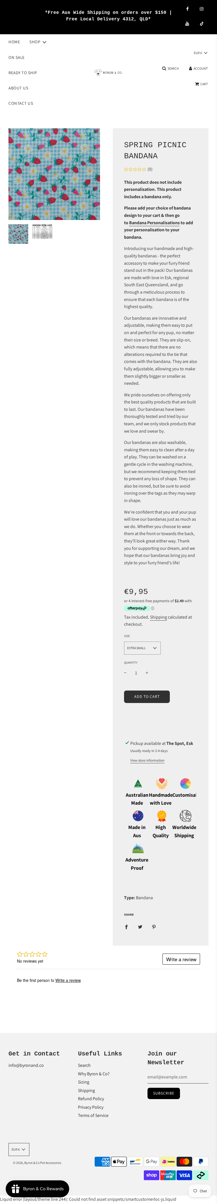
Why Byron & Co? (94, 1074)
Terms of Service (93, 1115)
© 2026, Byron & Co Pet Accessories (37, 1163)
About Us (18, 88)
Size (127, 636)
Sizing (83, 1082)
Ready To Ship (22, 72)
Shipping (158, 617)
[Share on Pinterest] (153, 927)
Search (84, 1065)
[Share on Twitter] (140, 927)
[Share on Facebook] (126, 927)
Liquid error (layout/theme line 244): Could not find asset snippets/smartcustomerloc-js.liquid (108, 604)
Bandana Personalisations (154, 223)
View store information (147, 760)
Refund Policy (91, 1099)
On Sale (16, 57)
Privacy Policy (90, 1107)
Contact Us (20, 103)
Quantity (130, 662)
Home (14, 41)
